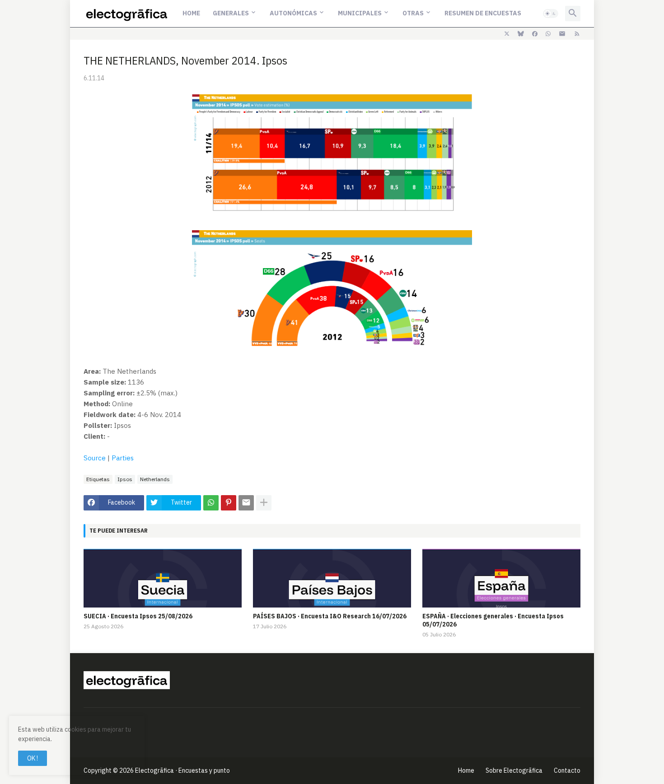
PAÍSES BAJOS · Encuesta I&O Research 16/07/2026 (330, 616)
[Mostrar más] (263, 502)
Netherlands (155, 479)
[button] (550, 13)
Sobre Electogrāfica (514, 770)
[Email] (246, 502)
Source (95, 458)
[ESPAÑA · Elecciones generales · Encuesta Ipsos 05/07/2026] (501, 578)
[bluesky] (521, 34)
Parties (123, 458)
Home (191, 13)
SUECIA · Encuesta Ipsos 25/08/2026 (138, 616)
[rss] (577, 34)
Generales (231, 13)
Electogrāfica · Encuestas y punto (182, 770)
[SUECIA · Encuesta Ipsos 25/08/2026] (163, 578)
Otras (413, 13)
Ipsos (124, 479)
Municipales (360, 13)
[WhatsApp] (211, 502)
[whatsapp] (548, 34)
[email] (562, 34)
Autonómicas (293, 13)
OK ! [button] (32, 758)
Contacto (567, 770)
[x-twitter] (507, 34)
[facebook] (535, 34)
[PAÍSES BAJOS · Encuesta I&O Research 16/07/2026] (332, 578)
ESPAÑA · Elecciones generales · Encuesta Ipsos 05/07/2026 (493, 620)
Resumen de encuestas (482, 13)
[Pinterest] (228, 502)
